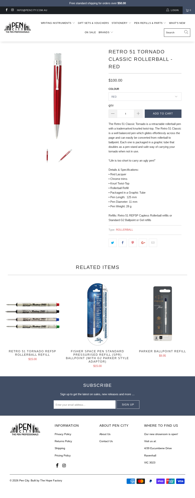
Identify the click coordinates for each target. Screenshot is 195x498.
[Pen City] (17, 28)
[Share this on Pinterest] (133, 243)
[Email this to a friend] (153, 243)
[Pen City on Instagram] (12, 10)
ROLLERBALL (124, 229)
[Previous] (15, 94)
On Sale (90, 32)
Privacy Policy (63, 434)
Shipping (60, 448)
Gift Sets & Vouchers (93, 23)
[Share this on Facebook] (123, 243)
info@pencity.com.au (32, 10)
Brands (104, 32)
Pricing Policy (63, 455)
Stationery (120, 23)
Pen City (24, 480)
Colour (114, 89)
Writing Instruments (56, 23)
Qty (111, 105)
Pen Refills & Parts (148, 23)
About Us (104, 434)
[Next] (99, 94)
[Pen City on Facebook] (6, 10)
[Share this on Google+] (143, 243)
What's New (177, 23)
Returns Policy (63, 441)
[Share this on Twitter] (113, 243)
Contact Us (106, 441)
